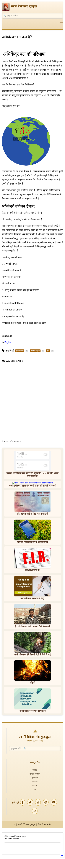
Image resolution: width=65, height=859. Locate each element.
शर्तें (35, 789)
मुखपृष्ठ (34, 770)
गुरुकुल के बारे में (35, 774)
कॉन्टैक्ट (34, 781)
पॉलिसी (34, 785)
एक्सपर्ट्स (35, 777)
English (8, 342)
